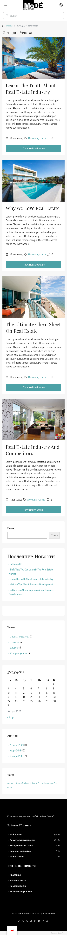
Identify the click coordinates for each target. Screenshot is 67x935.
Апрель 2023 (17, 745)
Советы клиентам (19, 636)
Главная (9, 26)
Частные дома (18, 880)
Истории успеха (37, 138)
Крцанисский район (20, 851)
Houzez (46, 783)
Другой (14, 647)
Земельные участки (21, 891)
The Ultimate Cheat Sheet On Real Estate (33, 327)
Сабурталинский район (22, 840)
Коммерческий (18, 886)
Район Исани (17, 856)
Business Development (23, 783)
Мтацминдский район (21, 845)
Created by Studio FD (57, 933)
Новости (14, 642)
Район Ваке (16, 834)
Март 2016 (15, 750)
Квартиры (15, 875)
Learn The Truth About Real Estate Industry (31, 88)
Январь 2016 (16, 756)
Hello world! (15, 564)
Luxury (51, 783)
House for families (38, 783)
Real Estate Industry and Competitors (33, 450)
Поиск (11, 528)
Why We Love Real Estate (33, 208)
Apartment (11, 783)
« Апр (10, 717)
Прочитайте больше (34, 148)
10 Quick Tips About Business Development (31, 584)
